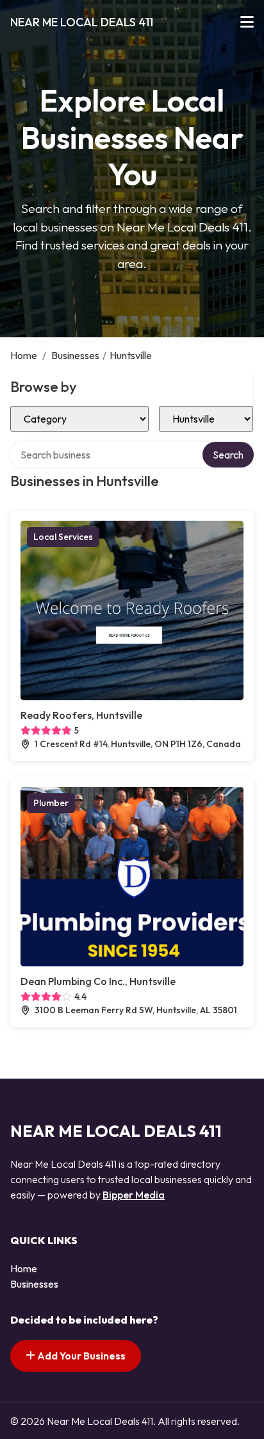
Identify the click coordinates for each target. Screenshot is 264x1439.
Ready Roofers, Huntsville (81, 715)
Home (23, 355)
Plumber (51, 803)
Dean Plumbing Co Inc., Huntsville (98, 981)
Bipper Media (134, 1194)
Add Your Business (80, 1355)
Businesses (75, 355)
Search (228, 454)
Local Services (63, 537)
